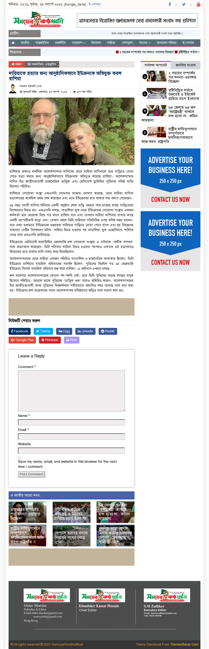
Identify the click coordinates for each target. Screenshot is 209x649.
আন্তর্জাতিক (42, 43)
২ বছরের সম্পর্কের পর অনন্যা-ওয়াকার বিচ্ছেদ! (138, 52)
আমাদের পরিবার (167, 43)
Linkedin (87, 331)
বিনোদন (96, 43)
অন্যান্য (143, 43)
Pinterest (51, 340)
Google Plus (24, 340)
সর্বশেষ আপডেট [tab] (156, 65)
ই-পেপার (95, 4)
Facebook (20, 331)
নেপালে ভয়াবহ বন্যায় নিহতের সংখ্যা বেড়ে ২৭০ (71, 537)
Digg (66, 331)
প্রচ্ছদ (18, 64)
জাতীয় (25, 43)
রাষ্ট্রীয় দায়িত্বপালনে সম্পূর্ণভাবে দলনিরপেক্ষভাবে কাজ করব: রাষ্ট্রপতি (27, 535)
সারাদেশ (77, 43)
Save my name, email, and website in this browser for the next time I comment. (67, 464)
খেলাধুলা (127, 43)
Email (23, 430)
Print (73, 340)
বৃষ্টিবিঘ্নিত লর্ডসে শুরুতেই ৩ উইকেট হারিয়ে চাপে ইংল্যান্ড (71, 514)
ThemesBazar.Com (184, 644)
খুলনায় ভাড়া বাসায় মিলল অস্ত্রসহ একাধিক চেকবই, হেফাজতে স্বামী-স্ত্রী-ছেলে (115, 535)
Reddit (109, 331)
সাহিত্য (111, 43)
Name (24, 416)
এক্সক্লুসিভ (50, 64)
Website (24, 444)
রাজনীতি (60, 43)
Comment (27, 367)
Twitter (45, 331)
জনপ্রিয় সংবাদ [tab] (186, 65)
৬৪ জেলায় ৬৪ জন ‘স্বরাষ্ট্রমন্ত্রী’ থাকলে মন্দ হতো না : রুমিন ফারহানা (114, 512)
